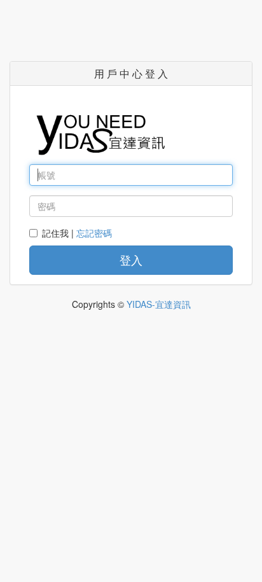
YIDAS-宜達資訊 (159, 304)
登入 (131, 259)
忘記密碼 (94, 232)
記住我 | (77, 232)
